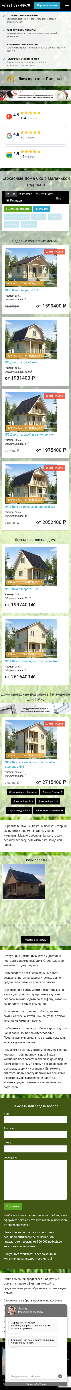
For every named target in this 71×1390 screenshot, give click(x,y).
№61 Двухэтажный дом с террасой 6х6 (31, 661)
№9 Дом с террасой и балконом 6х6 (29, 434)
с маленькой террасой (17, 209)
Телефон (9, 1128)
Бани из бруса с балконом (49, 810)
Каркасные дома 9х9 (19, 810)
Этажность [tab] (46, 194)
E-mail (7, 1143)
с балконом (42, 209)
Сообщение (10, 1157)
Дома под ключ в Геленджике (41, 79)
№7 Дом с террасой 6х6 (21, 362)
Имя (6, 1113)
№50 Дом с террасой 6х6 (22, 290)
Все (58, 198)
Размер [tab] (26, 194)
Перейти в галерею (35, 939)
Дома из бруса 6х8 (48, 801)
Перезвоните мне (47, 5)
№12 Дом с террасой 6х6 (22, 589)
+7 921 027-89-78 (16, 5)
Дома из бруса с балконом (23, 792)
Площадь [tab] (16, 200)
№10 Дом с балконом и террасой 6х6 (30, 506)
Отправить (12, 1206)
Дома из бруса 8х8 (23, 801)
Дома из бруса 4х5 (52, 792)
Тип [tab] (12, 194)
